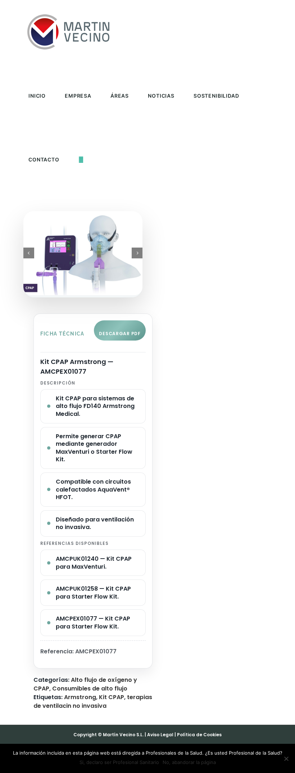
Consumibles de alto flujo (89, 688)
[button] (81, 159)
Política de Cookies (199, 735)
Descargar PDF (119, 333)
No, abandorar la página (189, 762)
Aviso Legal (160, 735)
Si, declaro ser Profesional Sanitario (119, 762)
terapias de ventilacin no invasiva (92, 701)
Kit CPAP (111, 697)
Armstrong (80, 697)
